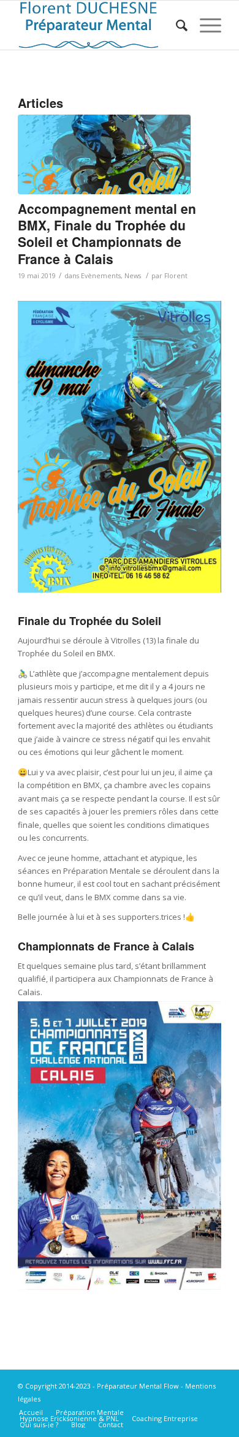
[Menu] (204, 25)
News (132, 275)
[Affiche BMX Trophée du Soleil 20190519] (104, 154)
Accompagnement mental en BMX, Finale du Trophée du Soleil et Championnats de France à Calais (107, 233)
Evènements (101, 275)
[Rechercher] (176, 25)
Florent (176, 275)
